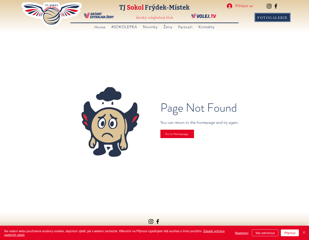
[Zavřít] (303, 233)
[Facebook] (276, 6)
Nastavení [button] (241, 233)
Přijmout (289, 233)
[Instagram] (269, 6)
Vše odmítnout (265, 233)
